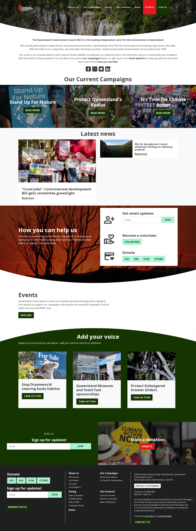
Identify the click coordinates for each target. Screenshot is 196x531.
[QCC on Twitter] (101, 68)
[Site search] (177, 7)
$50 (136, 259)
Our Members (75, 487)
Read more (28, 198)
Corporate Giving (76, 505)
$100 (146, 259)
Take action (32, 396)
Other (159, 259)
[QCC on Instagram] (95, 68)
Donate (149, 7)
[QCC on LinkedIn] (107, 68)
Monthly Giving (75, 498)
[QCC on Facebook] (88, 68)
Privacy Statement (147, 485)
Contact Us (142, 522)
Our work (73, 483)
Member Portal (17, 507)
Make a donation (76, 495)
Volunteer (132, 241)
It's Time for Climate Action (111, 480)
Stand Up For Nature (108, 477)
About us (74, 473)
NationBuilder (166, 516)
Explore (26, 315)
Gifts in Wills (74, 502)
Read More (33, 110)
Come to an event (107, 495)
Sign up (162, 7)
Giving (72, 491)
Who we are (74, 477)
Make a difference (108, 502)
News (72, 509)
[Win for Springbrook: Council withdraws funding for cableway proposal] (116, 149)
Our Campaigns (109, 473)
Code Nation (149, 516)
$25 (127, 259)
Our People (74, 480)
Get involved (107, 491)
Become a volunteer (108, 498)
